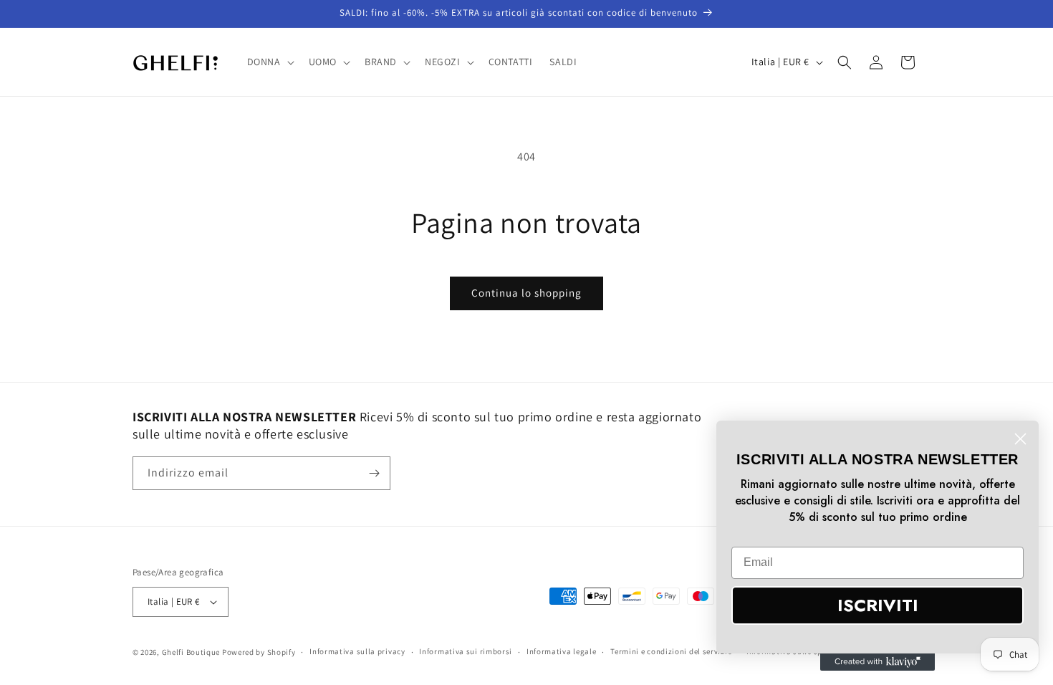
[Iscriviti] (374, 473)
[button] (269, 62)
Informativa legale (561, 651)
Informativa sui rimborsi (465, 651)
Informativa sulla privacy (357, 651)
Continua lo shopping (526, 293)
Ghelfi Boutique (191, 652)
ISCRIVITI (877, 605)
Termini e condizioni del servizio (671, 651)
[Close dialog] (1020, 438)
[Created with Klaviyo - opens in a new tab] (877, 662)
